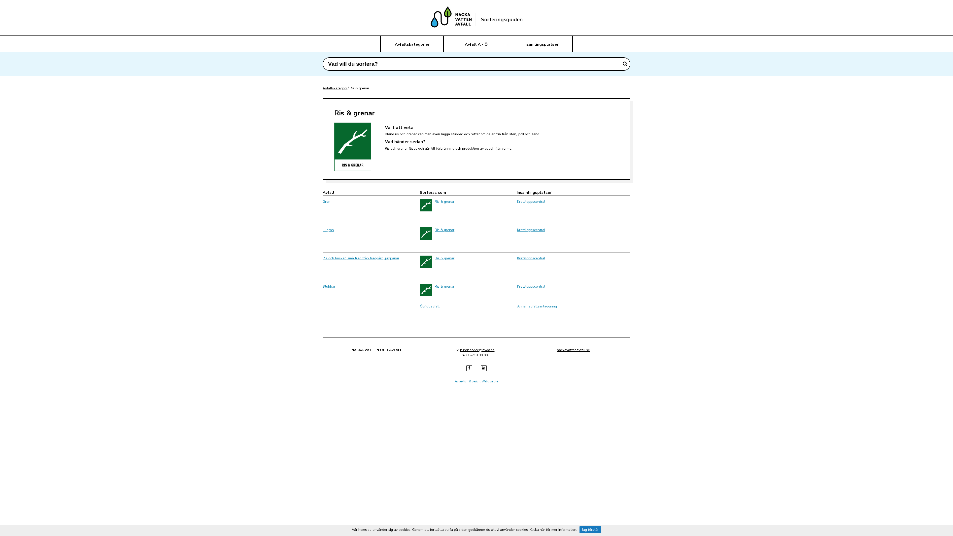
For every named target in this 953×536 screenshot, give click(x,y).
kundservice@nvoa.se (477, 350)
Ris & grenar (444, 201)
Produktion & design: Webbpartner (476, 381)
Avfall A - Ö (476, 44)
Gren (326, 201)
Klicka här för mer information (553, 529)
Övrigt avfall (430, 306)
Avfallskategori (335, 88)
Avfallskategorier (412, 44)
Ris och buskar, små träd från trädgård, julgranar (361, 258)
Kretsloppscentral (531, 201)
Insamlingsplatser (540, 44)
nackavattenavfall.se (573, 350)
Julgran (328, 230)
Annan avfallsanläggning (537, 306)
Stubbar (329, 286)
